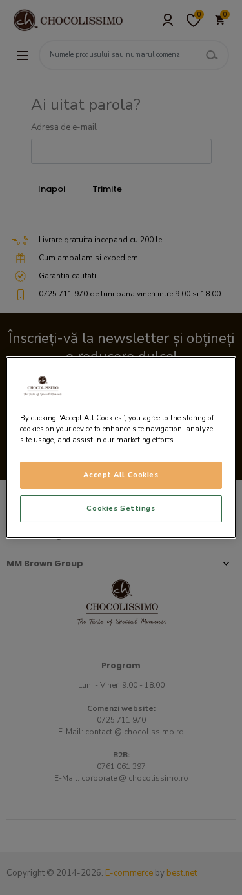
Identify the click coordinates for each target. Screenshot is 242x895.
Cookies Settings (120, 508)
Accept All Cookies (120, 474)
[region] (121, 447)
